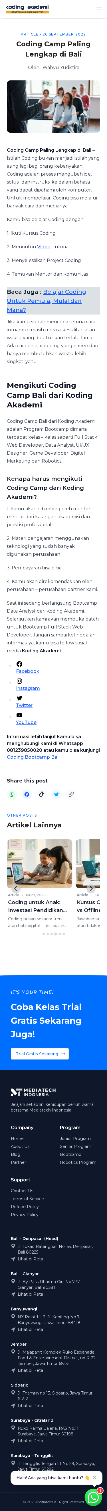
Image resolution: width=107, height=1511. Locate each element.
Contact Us (22, 1190)
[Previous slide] (16, 888)
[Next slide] (91, 888)
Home (17, 1138)
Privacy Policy (25, 1214)
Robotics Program (78, 1162)
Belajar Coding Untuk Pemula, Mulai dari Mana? (46, 300)
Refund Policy (25, 1206)
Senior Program (75, 1146)
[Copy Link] (71, 794)
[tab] (44, 934)
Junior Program (75, 1138)
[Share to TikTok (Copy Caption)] (42, 794)
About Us (20, 1146)
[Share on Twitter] (56, 794)
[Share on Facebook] (27, 794)
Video (44, 246)
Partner (18, 1162)
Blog (15, 1154)
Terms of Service (27, 1198)
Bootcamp (70, 1154)
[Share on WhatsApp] (12, 794)
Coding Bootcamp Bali (33, 757)
